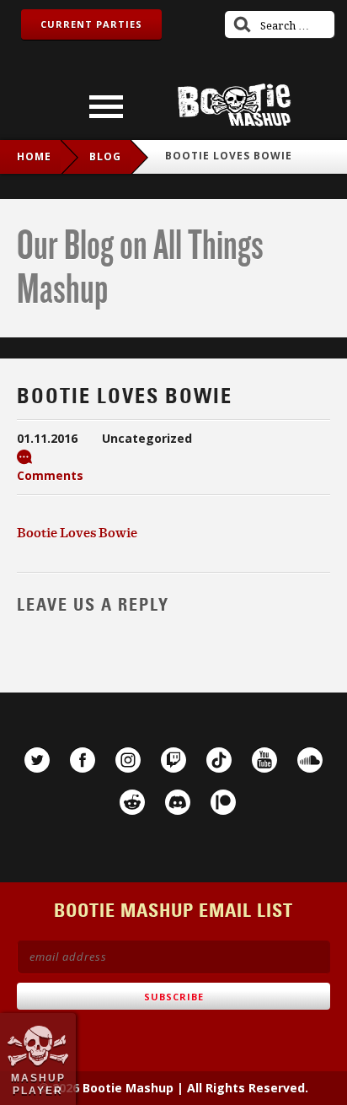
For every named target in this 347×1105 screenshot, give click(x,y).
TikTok (219, 760)
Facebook (82, 760)
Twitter (37, 760)
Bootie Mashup (234, 105)
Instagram (128, 760)
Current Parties (91, 24)
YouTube (264, 760)
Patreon (223, 802)
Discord (177, 802)
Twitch (173, 760)
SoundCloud (310, 760)
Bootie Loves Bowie (77, 532)
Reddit (132, 802)
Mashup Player (38, 1084)
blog (105, 156)
